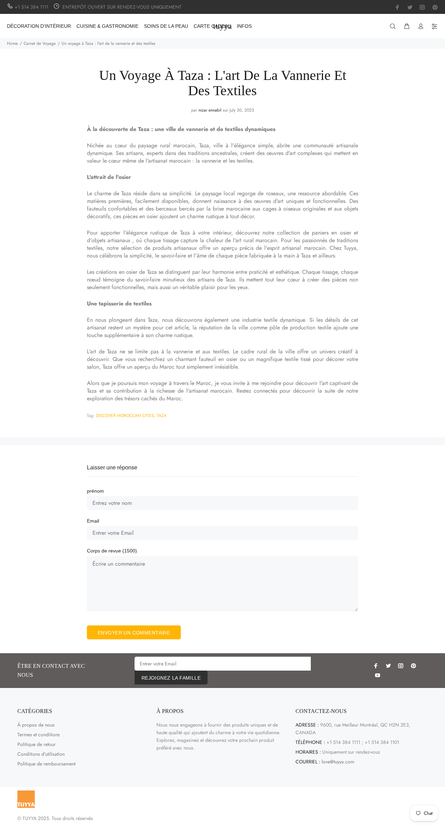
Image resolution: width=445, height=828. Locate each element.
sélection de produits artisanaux (159, 248)
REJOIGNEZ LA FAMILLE (171, 678)
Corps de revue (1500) (112, 551)
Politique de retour (36, 744)
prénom (95, 491)
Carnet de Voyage (40, 43)
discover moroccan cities (125, 415)
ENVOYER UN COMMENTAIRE (134, 633)
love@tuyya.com (338, 761)
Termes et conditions (38, 734)
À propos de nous (36, 724)
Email (93, 521)
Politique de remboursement (46, 763)
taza (162, 415)
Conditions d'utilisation (41, 754)
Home (12, 43)
